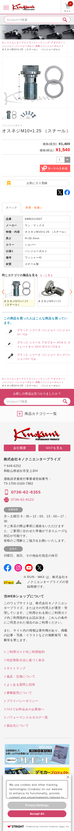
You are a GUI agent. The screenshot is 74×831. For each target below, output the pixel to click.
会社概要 (19, 448)
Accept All (37, 813)
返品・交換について (21, 676)
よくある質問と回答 (21, 684)
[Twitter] (39, 569)
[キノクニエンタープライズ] (23, 7)
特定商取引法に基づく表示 (26, 660)
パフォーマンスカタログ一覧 (27, 717)
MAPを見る (54, 448)
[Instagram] (18, 569)
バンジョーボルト (51, 46)
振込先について (18, 725)
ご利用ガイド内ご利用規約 (26, 652)
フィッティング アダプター (48, 42)
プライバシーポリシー (23, 701)
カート (67, 7)
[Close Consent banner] (68, 777)
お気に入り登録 (37, 183)
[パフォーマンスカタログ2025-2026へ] (37, 762)
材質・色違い (34, 207)
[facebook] (7, 569)
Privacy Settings (37, 805)
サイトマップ (16, 668)
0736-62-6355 (26, 492)
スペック (11, 207)
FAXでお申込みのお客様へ (25, 709)
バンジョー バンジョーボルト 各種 (21, 46)
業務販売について (19, 693)
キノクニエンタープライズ (16, 42)
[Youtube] (29, 569)
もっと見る (46, 275)
